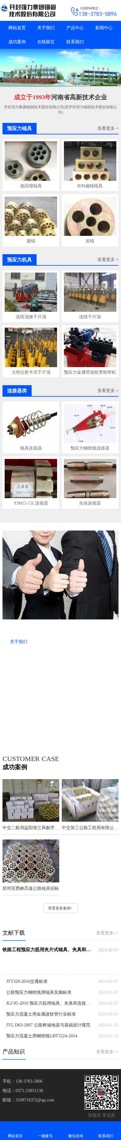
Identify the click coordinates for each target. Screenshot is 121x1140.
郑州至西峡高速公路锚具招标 (30, 888)
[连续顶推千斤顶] (31, 292)
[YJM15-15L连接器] (31, 478)
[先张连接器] (90, 478)
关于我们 (46, 28)
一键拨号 (45, 1136)
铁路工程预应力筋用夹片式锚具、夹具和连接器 (47, 949)
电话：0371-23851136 (22, 1090)
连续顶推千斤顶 (31, 317)
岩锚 (90, 241)
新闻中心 (104, 28)
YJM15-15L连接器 (31, 503)
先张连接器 (90, 503)
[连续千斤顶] (90, 292)
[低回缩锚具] (31, 160)
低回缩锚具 (31, 186)
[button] (60, 81)
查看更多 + (108, 128)
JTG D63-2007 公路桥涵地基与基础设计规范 (48, 1025)
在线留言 (46, 42)
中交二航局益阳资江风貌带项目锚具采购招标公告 (30, 827)
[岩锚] (90, 216)
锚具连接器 (31, 448)
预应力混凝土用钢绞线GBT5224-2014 (41, 1036)
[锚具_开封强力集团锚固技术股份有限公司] (30, 10)
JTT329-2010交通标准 (26, 981)
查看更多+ (20, 735)
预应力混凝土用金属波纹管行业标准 (41, 1014)
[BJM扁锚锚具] (90, 160)
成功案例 (17, 42)
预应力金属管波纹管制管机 (90, 372)
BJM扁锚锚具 (90, 186)
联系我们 (75, 42)
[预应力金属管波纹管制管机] (90, 347)
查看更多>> (107, 933)
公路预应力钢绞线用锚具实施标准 (38, 992)
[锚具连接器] (31, 423)
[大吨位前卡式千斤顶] (31, 347)
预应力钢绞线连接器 (90, 448)
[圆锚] (31, 216)
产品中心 (75, 28)
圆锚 (31, 241)
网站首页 (17, 28)
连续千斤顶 (90, 317)
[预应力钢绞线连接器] (90, 423)
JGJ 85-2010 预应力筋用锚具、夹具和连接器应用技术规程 (49, 1003)
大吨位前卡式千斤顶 (31, 372)
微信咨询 (75, 1136)
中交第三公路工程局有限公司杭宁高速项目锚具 (90, 827)
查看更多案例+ (60, 908)
